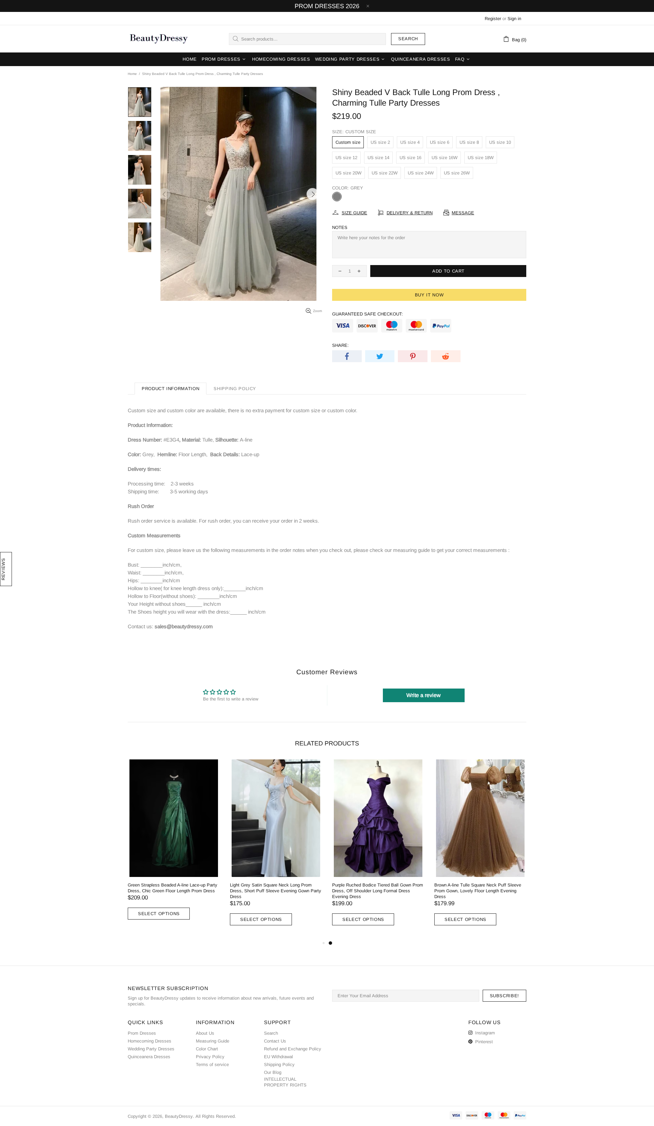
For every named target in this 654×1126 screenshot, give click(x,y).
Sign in (514, 18)
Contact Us (275, 1041)
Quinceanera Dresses (149, 1056)
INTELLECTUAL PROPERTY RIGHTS (285, 1082)
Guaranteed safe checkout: (367, 314)
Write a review (423, 695)
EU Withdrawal (278, 1056)
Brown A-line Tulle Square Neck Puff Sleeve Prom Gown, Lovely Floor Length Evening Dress (477, 890)
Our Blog (272, 1072)
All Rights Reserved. (216, 1116)
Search (408, 38)
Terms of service (212, 1064)
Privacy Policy (210, 1056)
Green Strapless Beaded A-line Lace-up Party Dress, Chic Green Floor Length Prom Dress (172, 887)
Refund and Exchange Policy (292, 1048)
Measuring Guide (212, 1041)
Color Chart (207, 1048)
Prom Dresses (142, 1033)
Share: (340, 345)
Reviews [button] (3, 569)
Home (132, 74)
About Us (205, 1033)
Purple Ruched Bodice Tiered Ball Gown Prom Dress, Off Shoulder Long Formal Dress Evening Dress (377, 890)
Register (493, 18)
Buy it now (429, 294)
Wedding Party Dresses (151, 1048)
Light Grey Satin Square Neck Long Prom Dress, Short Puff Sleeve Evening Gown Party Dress (275, 890)
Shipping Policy (279, 1064)
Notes (339, 227)
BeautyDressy (159, 39)
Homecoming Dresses (149, 1041)
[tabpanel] (378, 849)
